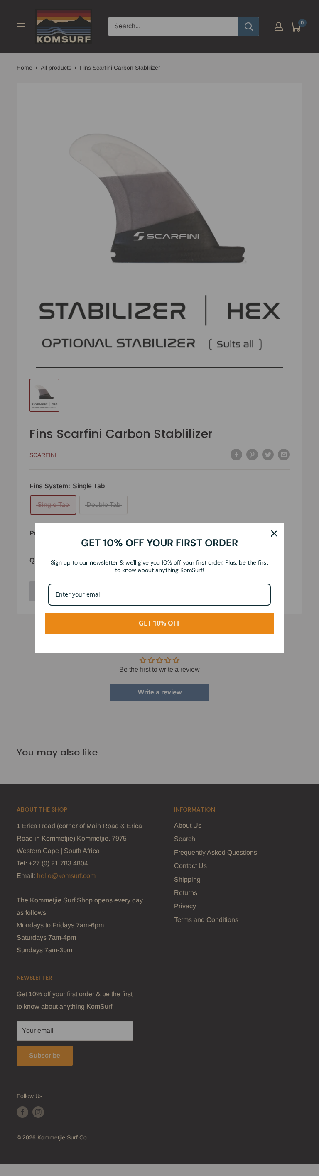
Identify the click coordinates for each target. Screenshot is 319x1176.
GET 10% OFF (160, 623)
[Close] (274, 533)
